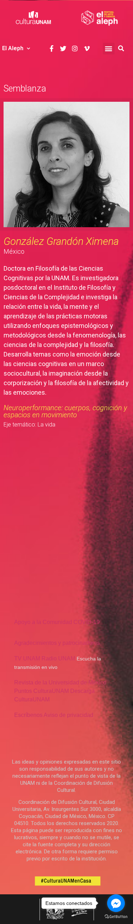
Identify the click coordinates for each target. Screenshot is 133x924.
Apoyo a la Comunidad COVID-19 (57, 622)
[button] (109, 48)
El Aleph (12, 48)
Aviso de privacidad (68, 715)
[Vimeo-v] (86, 48)
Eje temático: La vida (29, 424)
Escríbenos (28, 715)
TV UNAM (27, 658)
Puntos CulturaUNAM (41, 691)
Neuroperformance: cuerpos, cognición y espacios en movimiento (65, 411)
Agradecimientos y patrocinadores (57, 643)
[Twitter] (63, 48)
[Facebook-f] (51, 48)
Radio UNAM (58, 658)
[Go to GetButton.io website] (116, 916)
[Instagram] (75, 48)
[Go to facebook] (116, 903)
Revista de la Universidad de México (60, 682)
